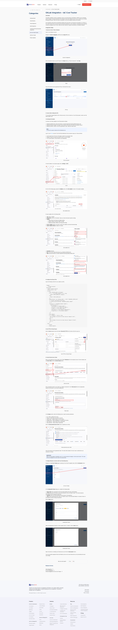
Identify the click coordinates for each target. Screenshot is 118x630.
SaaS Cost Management (33, 621)
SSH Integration (49, 569)
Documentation (48, 9)
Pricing (55, 4)
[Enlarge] (85, 38)
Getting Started (32, 18)
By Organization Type (63, 616)
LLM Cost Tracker (33, 35)
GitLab (52, 133)
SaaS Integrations (33, 26)
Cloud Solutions (32, 20)
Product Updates (33, 37)
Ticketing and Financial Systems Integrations (35, 29)
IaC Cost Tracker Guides (34, 32)
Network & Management (43, 617)
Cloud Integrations (33, 23)
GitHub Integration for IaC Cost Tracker (53, 571)
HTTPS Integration (49, 570)
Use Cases (51, 617)
